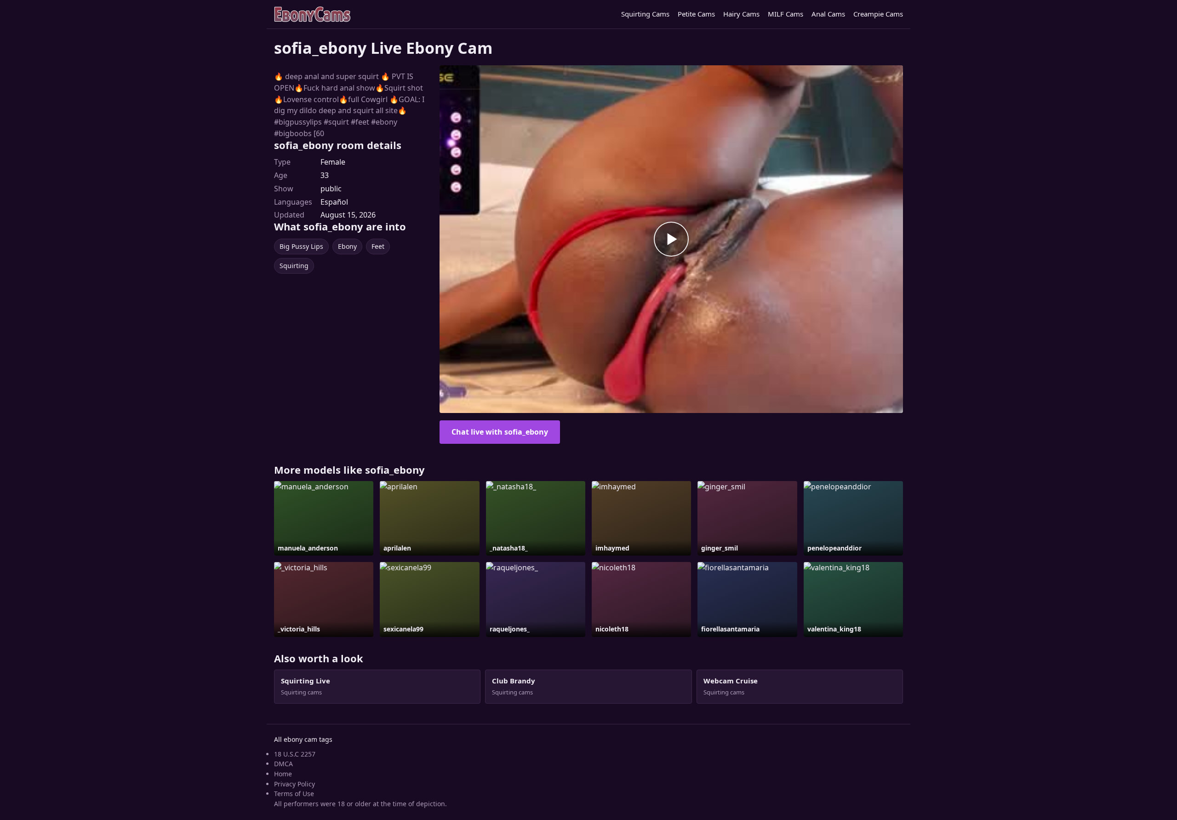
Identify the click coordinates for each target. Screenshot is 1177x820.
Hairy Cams (741, 13)
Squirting (294, 265)
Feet (377, 246)
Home (283, 773)
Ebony (347, 246)
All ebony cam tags (303, 739)
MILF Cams (785, 13)
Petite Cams (696, 13)
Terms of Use (294, 793)
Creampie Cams (878, 13)
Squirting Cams (645, 13)
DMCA (283, 763)
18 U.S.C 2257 (294, 754)
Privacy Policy (294, 784)
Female (332, 162)
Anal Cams (828, 13)
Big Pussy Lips (301, 246)
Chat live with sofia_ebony (499, 432)
